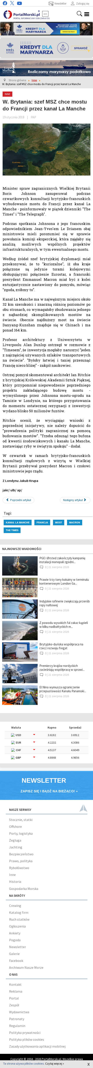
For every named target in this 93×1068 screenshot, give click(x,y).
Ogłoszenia (17, 926)
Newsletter (17, 947)
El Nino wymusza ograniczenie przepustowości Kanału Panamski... (62, 689)
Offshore (15, 826)
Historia (15, 881)
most (58, 522)
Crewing (15, 905)
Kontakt (15, 984)
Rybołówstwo (19, 868)
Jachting (15, 847)
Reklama (15, 991)
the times (12, 530)
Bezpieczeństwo (21, 854)
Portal (14, 998)
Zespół (14, 1005)
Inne (12, 874)
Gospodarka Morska (23, 888)
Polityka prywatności (24, 1032)
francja (42, 522)
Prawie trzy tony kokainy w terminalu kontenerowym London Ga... (64, 581)
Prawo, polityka (20, 861)
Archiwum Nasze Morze (26, 967)
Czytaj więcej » (54, 1063)
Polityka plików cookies (26, 1039)
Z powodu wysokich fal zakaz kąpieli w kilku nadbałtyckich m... (63, 625)
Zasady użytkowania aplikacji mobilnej (37, 1046)
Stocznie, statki (20, 819)
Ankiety (14, 933)
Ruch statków (19, 919)
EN (45, 13)
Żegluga (15, 840)
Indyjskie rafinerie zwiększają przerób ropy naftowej (64, 603)
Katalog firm (18, 912)
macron (74, 522)
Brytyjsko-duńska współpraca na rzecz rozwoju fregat (61, 646)
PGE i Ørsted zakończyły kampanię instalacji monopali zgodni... (62, 560)
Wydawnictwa (19, 1012)
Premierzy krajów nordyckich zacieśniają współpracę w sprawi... (62, 668)
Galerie (14, 954)
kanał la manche (17, 522)
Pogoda (15, 940)
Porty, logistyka (21, 833)
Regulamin (17, 1026)
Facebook (16, 960)
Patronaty (16, 1019)
